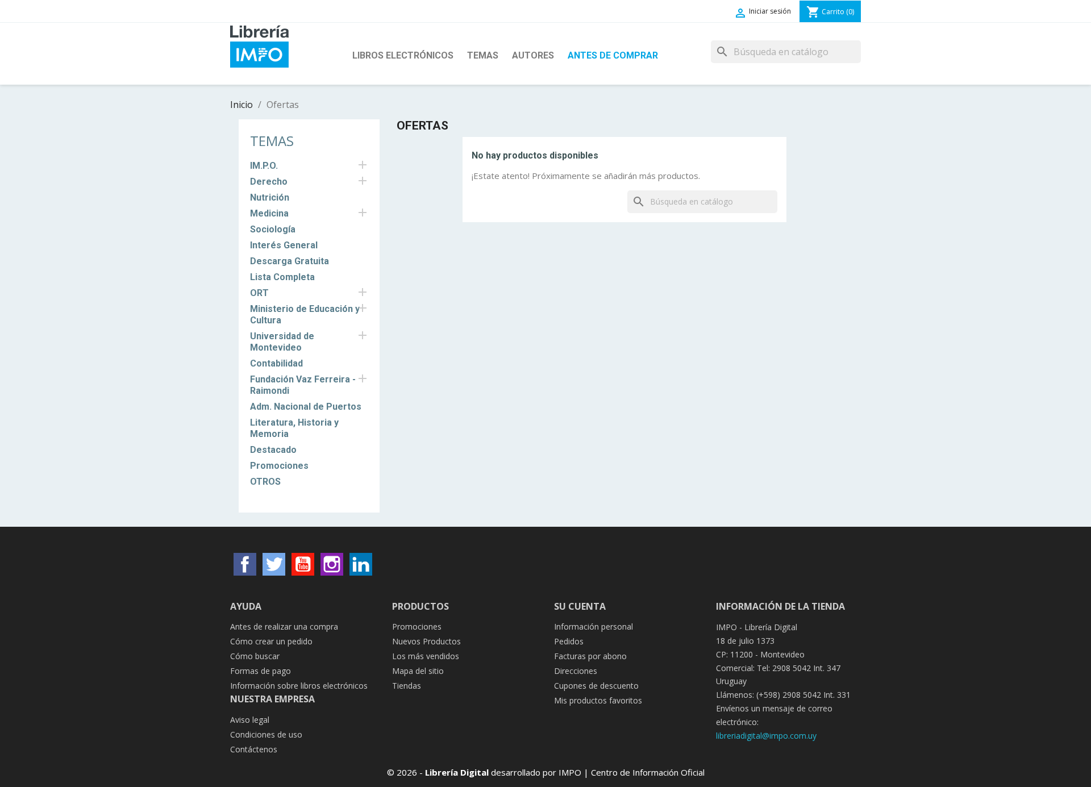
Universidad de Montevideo (282, 342)
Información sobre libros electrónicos (299, 685)
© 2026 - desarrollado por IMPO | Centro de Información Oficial (546, 772)
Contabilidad (276, 363)
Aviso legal (249, 719)
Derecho (269, 181)
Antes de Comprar (613, 55)
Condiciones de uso (266, 734)
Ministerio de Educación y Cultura (305, 314)
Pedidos (569, 641)
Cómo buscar (255, 656)
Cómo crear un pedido (271, 641)
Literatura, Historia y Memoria (294, 428)
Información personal (593, 626)
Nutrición (269, 197)
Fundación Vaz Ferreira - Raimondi (303, 385)
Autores (533, 55)
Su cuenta (580, 606)
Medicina (269, 213)
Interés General (284, 245)
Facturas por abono (590, 656)
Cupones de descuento (596, 685)
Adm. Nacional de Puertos (305, 406)
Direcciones (575, 670)
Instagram (331, 564)
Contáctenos (253, 749)
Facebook (245, 564)
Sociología (272, 229)
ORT (259, 293)
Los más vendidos (425, 656)
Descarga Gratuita (289, 261)
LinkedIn (360, 564)
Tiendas (406, 685)
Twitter (274, 564)
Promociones (279, 465)
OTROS (265, 481)
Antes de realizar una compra (284, 626)
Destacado (273, 449)
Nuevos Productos (426, 641)
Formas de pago (260, 670)
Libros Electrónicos (402, 55)
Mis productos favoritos (598, 700)
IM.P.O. (264, 165)
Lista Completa (282, 277)
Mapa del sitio (418, 670)
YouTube (303, 564)
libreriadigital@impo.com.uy (766, 735)
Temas (482, 55)
